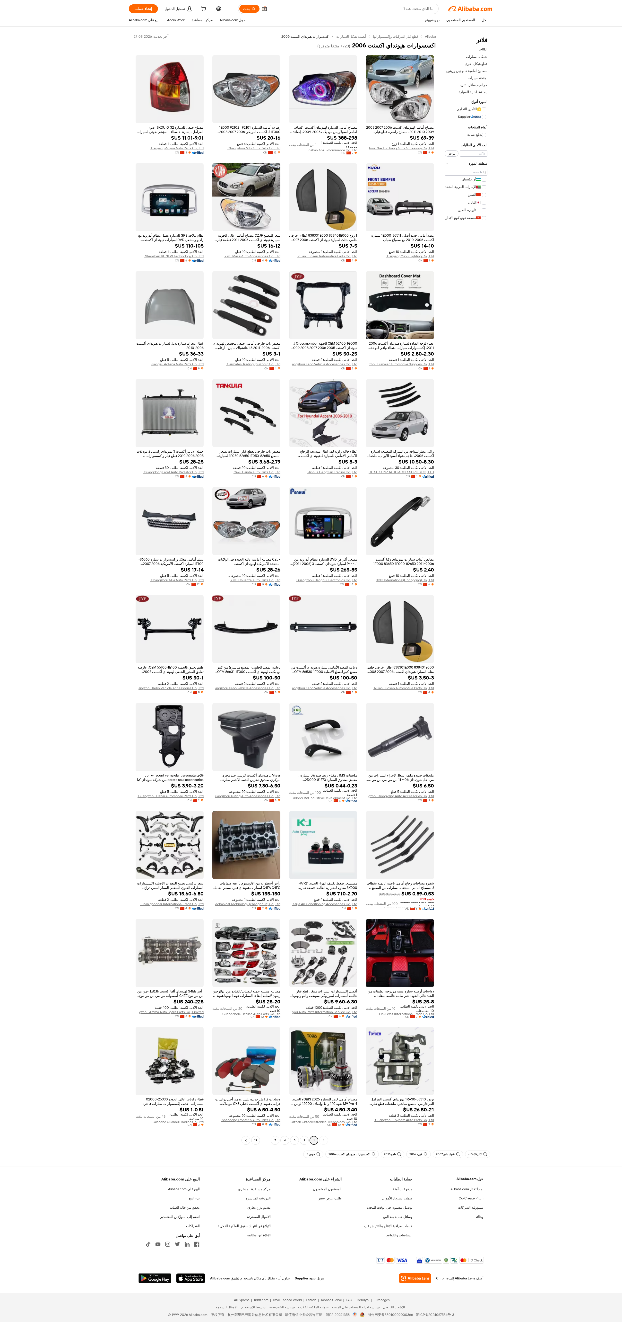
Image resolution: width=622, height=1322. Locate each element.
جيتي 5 (310, 1154)
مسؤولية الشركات (471, 1207)
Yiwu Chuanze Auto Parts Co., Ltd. (255, 580)
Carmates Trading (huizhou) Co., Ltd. (253, 364)
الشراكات (193, 1226)
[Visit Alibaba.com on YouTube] (158, 1244)
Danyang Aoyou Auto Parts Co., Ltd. (177, 148)
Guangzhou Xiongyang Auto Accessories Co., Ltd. (400, 796)
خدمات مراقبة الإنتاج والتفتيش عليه (388, 1226)
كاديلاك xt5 (475, 1154)
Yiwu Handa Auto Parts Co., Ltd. (256, 472)
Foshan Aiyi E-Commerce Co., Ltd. (331, 149)
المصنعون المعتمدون (327, 1189)
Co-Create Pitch (471, 1198)
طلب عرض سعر (330, 1198)
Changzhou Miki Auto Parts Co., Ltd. (253, 148)
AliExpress (242, 1300)
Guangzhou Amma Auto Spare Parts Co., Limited (170, 1012)
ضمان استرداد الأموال (397, 1198)
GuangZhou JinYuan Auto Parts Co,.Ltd (251, 1013)
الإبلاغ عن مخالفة (259, 1235)
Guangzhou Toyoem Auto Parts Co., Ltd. (404, 1120)
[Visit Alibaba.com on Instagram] (168, 1244)
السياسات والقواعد (399, 1235)
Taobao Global (331, 1300)
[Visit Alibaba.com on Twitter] (177, 1244)
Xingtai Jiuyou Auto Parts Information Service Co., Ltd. (323, 1012)
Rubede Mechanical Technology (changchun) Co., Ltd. (246, 904)
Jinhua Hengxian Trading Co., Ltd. (332, 472)
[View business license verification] (355, 1314)
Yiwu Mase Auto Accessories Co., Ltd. (252, 256)
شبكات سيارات (476, 57)
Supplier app (305, 1278)
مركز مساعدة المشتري (254, 1189)
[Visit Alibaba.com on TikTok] (148, 1244)
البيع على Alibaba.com (184, 1189)
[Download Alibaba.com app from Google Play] (154, 1278)
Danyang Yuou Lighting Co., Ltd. (410, 256)
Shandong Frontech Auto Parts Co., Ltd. (250, 1120)
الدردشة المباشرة (258, 1198)
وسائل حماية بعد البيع (398, 1217)
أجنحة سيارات (477, 78)
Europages (381, 1300)
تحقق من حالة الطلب (185, 1207)
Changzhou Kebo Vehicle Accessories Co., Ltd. (323, 364)
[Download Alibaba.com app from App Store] (190, 1278)
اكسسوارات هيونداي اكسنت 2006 (349, 1154)
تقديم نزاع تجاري (259, 1207)
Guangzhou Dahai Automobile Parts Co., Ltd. (171, 796)
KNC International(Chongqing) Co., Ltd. (405, 580)
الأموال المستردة (259, 1217)
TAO (349, 1300)
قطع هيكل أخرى (476, 64)
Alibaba (430, 36)
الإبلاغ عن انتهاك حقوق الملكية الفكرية (244, 1226)
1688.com (261, 1300)
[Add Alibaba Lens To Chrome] (415, 1278)
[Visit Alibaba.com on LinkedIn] (187, 1244)
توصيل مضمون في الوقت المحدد (390, 1207)
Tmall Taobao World (287, 1300)
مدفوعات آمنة (403, 1189)
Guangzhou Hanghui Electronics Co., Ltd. (326, 580)
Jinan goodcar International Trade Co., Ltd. (172, 904)
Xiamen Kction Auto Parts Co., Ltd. (408, 907)
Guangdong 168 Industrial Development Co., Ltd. (323, 797)
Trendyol (362, 1300)
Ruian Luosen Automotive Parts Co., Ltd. (327, 256)
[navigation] (466, 589)
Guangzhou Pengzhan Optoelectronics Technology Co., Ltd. (323, 1121)
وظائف (479, 1217)
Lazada (311, 1300)
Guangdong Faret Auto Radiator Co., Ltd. (173, 472)
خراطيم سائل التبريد (473, 85)
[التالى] (246, 1140)
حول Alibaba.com (470, 1179)
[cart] (203, 9)
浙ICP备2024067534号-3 (435, 1315)
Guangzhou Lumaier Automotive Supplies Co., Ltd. (400, 364)
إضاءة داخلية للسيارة (472, 92)
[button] (264, 9)
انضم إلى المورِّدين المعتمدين (179, 1217)
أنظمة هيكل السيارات (351, 36)
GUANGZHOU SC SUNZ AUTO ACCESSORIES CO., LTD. (400, 472)
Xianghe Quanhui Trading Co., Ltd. (178, 1121)
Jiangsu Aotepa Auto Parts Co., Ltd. (177, 364)
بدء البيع (194, 1198)
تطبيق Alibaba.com (224, 1278)
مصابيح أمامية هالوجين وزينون (466, 71)
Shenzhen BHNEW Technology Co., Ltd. (174, 256)
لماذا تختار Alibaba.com (467, 1189)
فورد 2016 (415, 1154)
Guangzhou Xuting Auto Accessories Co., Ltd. (246, 796)
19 (255, 1140)
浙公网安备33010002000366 (390, 1315)
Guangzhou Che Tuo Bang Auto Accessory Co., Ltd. (400, 148)
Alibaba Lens (465, 1278)
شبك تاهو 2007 (445, 1154)
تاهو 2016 (390, 1154)
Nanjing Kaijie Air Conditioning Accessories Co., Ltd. (323, 904)
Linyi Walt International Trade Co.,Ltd (406, 1013)
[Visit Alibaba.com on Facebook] (197, 1244)
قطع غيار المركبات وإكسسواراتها (395, 36)
